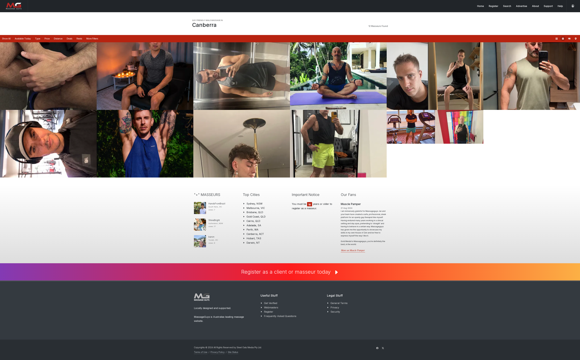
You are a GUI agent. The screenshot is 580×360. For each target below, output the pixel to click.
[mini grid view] (563, 39)
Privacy (334, 302)
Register (268, 306)
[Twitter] (382, 343)
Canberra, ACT (255, 233)
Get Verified (270, 298)
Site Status (233, 347)
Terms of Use (200, 347)
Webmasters (271, 302)
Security (335, 306)
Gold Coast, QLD (256, 216)
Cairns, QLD (253, 220)
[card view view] (569, 39)
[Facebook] (377, 343)
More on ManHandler (351, 235)
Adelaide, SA (253, 225)
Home (480, 6)
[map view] (575, 39)
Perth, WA (252, 229)
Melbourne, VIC (255, 208)
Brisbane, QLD (254, 212)
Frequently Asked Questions (280, 311)
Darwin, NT (253, 242)
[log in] (572, 6)
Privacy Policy (218, 347)
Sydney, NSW (254, 203)
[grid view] (556, 39)
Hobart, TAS (253, 238)
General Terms (339, 298)
